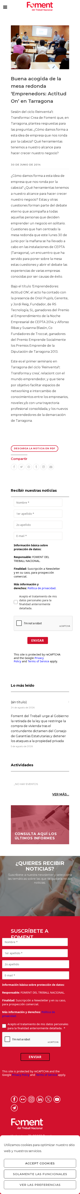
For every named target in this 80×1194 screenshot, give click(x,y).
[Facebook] (14, 467)
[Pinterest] (29, 467)
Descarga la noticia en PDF (34, 448)
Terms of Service (38, 661)
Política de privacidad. (42, 588)
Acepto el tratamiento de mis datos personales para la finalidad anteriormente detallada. (38, 602)
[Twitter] (21, 467)
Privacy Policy (20, 1075)
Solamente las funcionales (40, 1174)
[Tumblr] (36, 467)
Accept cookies (40, 1163)
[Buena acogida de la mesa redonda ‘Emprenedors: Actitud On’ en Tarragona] (40, 47)
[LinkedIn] (43, 467)
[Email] (51, 467)
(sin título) (19, 702)
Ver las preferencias (40, 1185)
